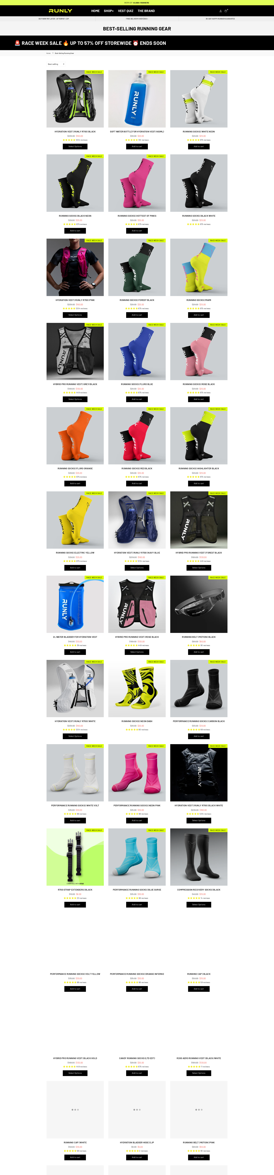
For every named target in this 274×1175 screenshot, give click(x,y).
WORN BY (136, 3)
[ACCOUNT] (220, 11)
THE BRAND (146, 11)
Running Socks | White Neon (199, 131)
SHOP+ (109, 11)
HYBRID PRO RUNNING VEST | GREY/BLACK (75, 384)
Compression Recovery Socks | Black (198, 889)
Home (95, 11)
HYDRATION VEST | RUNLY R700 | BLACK (75, 131)
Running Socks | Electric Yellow (75, 552)
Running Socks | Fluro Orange (75, 468)
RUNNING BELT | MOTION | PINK (199, 1142)
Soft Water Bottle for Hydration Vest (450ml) (137, 131)
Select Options (75, 146)
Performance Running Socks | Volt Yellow (75, 974)
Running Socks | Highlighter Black (199, 468)
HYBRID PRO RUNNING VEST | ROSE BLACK (137, 636)
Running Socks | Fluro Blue (137, 384)
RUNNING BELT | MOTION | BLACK (199, 636)
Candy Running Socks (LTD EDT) (137, 1058)
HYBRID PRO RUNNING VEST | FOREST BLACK (199, 552)
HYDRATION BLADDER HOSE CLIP (137, 1142)
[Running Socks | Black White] (198, 183)
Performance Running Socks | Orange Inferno (137, 974)
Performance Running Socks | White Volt (75, 805)
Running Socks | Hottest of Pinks (137, 215)
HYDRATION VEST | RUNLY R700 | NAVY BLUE (137, 552)
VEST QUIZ (126, 11)
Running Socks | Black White (198, 215)
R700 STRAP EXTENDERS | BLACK (75, 889)
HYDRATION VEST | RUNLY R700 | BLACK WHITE (199, 805)
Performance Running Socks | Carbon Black (199, 721)
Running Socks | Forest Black (137, 300)
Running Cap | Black (198, 974)
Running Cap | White (75, 1142)
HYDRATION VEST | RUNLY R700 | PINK (75, 300)
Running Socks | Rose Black (199, 384)
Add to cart (137, 146)
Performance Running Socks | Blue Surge (137, 889)
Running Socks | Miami (199, 300)
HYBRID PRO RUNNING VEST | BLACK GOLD (75, 1058)
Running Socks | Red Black (137, 468)
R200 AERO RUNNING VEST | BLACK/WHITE (199, 1058)
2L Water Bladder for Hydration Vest (75, 636)
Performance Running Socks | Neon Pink (137, 805)
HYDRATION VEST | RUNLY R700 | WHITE (75, 721)
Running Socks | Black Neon (75, 215)
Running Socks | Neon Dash (137, 721)
